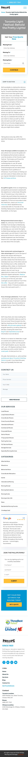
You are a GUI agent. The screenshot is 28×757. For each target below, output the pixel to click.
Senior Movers (5, 434)
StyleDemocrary (14, 332)
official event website (14, 325)
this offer (4, 283)
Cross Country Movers (7, 421)
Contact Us (6, 683)
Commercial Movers (7, 428)
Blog (3, 680)
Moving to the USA (6, 498)
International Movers (7, 424)
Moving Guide (5, 494)
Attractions (4, 465)
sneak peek (4, 351)
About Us (5, 674)
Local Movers (5, 411)
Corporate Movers (6, 431)
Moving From (7, 45)
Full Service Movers (7, 444)
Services (5, 677)
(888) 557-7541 (15, 2)
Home (3, 12)
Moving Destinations (7, 490)
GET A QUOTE (14, 604)
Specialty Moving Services (9, 451)
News (2, 502)
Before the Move (6, 469)
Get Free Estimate (8, 686)
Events (3, 477)
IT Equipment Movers (7, 438)
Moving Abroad (5, 486)
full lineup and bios (10, 178)
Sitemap (21, 754)
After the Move (5, 461)
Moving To (7, 52)
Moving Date (7, 60)
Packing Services (6, 441)
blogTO (3, 332)
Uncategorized (5, 510)
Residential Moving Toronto (9, 506)
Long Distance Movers (7, 414)
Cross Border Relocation (8, 473)
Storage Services (6, 447)
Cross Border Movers (7, 418)
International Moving (7, 481)
